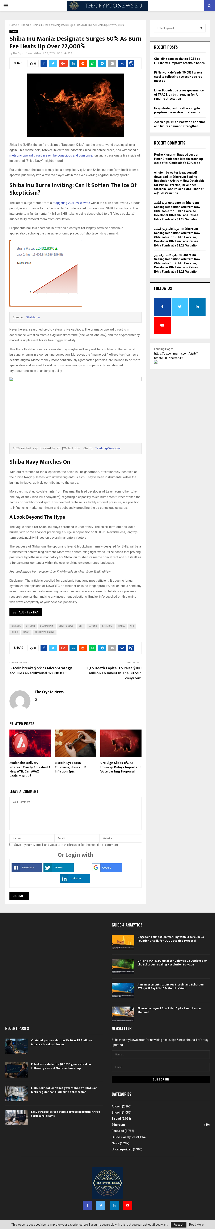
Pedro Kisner (163, 154)
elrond (93, 626)
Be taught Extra (25, 612)
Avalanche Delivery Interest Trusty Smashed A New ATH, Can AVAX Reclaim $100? (30, 769)
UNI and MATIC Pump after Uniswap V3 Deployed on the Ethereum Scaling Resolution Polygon (172, 962)
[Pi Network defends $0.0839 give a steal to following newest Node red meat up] (16, 1070)
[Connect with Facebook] (27, 871)
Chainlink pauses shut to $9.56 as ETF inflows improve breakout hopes (61, 1042)
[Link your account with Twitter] (58, 871)
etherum (107, 626)
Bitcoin (116, 1112)
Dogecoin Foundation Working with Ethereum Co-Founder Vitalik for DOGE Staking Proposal (171, 938)
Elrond (13, 31)
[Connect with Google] (107, 871)
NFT (132, 626)
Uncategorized (122, 1149)
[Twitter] (100, 1205)
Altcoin (116, 1106)
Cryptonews (66, 626)
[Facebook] (87, 1205)
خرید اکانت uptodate (167, 202)
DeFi (81, 626)
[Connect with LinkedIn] (75, 882)
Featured (118, 1131)
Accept (178, 1224)
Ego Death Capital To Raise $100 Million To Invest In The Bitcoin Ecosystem (114, 673)
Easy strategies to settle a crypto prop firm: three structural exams (65, 1113)
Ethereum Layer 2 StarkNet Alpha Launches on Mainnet (169, 1010)
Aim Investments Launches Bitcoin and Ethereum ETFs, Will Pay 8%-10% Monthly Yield (171, 986)
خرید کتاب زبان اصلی (167, 228)
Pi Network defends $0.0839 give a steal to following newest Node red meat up (178, 76)
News (115, 1143)
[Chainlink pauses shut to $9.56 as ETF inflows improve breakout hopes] (16, 1046)
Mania (121, 626)
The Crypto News (22, 53)
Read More (196, 1224)
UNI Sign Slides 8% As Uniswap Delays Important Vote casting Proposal (120, 767)
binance (16, 626)
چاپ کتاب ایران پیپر (166, 255)
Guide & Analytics (124, 1137)
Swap (26, 632)
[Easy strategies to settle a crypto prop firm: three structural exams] (16, 1117)
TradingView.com (107, 448)
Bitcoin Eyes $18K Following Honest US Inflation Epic (71, 767)
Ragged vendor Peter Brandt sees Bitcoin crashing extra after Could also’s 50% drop (178, 159)
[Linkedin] (114, 1205)
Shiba (15, 632)
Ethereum (118, 1124)
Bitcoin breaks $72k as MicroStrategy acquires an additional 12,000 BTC (40, 670)
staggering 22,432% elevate (71, 203)
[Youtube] (127, 1205)
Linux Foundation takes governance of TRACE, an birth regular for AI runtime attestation (179, 94)
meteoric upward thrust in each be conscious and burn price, (51, 155)
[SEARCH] (201, 28)
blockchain (47, 626)
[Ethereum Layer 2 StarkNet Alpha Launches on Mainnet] (123, 1014)
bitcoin (30, 626)
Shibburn (33, 317)
